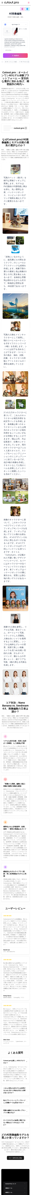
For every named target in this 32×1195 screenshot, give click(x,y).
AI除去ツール (8, 1188)
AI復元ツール (8, 1192)
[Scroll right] (28, 62)
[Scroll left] (2, 62)
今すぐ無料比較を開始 (15, 1158)
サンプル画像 (24, 29)
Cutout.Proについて (10, 1183)
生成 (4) (16, 55)
